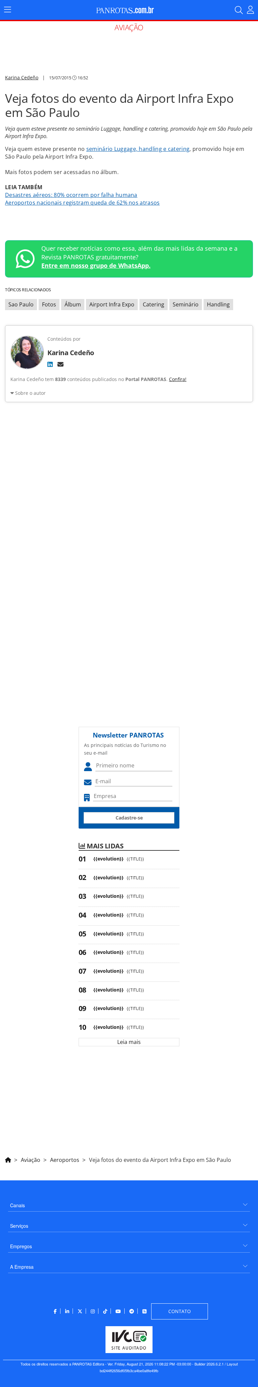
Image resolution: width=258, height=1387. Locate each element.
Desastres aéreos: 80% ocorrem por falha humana (71, 195)
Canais (17, 1205)
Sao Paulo (21, 304)
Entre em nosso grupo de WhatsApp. (95, 265)
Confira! (177, 379)
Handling (218, 304)
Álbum (72, 304)
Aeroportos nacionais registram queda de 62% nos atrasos (82, 202)
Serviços (19, 1225)
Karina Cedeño (21, 77)
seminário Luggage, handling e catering (137, 149)
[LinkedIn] (50, 364)
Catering (153, 304)
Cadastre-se (129, 817)
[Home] (8, 1159)
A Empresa (22, 1266)
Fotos (49, 304)
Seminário (186, 304)
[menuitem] (129, 1203)
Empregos (21, 1246)
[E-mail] (60, 364)
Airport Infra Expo (111, 304)
